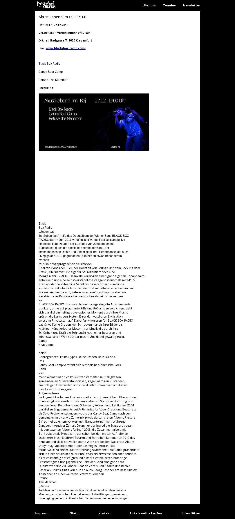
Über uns (149, 5)
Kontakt (105, 513)
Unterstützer (190, 513)
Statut (75, 513)
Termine (169, 5)
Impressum (43, 513)
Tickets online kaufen (145, 513)
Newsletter (191, 5)
